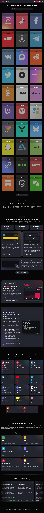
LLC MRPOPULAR (24, 511)
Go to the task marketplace (22, 272)
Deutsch (22, 509)
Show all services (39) (22, 194)
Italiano (26, 509)
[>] (42, 492)
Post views (6, 371)
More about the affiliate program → (11, 300)
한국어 (34, 509)
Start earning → (6, 254)
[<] (2, 492)
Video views (6, 369)
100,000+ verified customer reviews (22, 202)
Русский (14, 509)
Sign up (38, 289)
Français (18, 509)
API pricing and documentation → (11, 341)
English (7, 509)
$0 (36, 1)
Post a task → (28, 254)
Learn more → (6, 468)
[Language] (42, 1)
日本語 (37, 509)
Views (24, 367)
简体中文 (30, 509)
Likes (5, 367)
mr (7, 1)
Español (10, 509)
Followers (5, 365)
